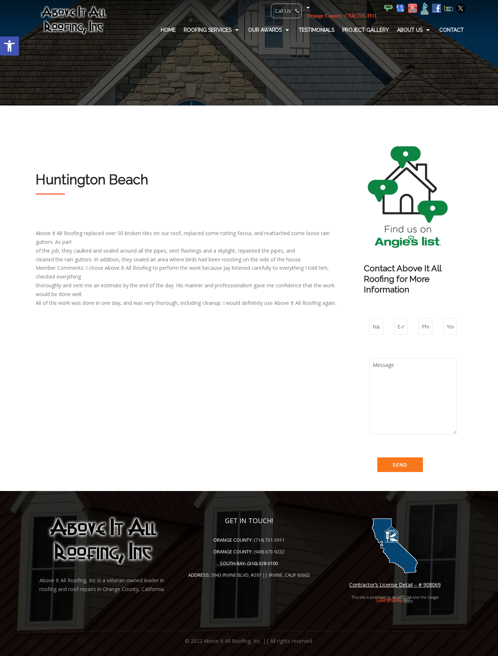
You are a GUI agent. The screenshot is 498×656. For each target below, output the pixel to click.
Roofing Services (208, 30)
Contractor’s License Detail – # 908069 (395, 584)
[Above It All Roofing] (73, 20)
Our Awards (265, 30)
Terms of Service (389, 600)
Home (168, 30)
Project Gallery (365, 30)
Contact (451, 30)
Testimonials (316, 30)
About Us (410, 30)
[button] (9, 46)
